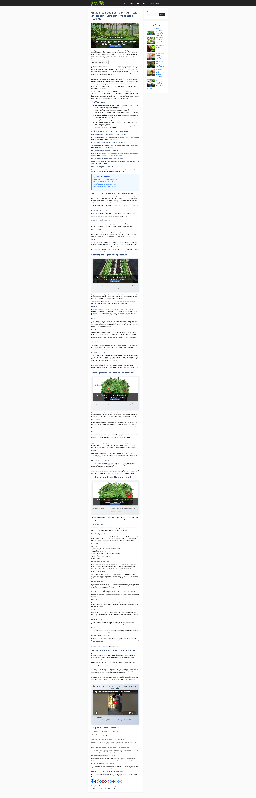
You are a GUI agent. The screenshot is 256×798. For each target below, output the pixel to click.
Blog (138, 3)
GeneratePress (140, 796)
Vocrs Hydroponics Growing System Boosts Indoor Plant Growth (160, 32)
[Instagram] (108, 781)
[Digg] (113, 781)
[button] (163, 3)
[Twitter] (111, 781)
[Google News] (118, 781)
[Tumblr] (105, 781)
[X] (95, 781)
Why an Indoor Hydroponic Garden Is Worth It (105, 188)
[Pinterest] (103, 781)
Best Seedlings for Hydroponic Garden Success (160, 47)
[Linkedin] (100, 781)
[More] (121, 781)
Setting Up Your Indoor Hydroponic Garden (104, 184)
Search (149, 12)
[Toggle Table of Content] (105, 62)
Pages (143, 3)
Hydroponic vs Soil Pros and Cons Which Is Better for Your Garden (107, 786)
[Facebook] (92, 781)
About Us (151, 3)
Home (125, 3)
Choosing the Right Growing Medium (103, 181)
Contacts (158, 3)
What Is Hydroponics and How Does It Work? (105, 179)
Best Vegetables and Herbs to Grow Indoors (104, 183)
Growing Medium (96, 785)
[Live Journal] (116, 781)
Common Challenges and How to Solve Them (105, 186)
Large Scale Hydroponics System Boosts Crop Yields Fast (105, 788)
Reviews (131, 3)
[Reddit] (98, 781)
